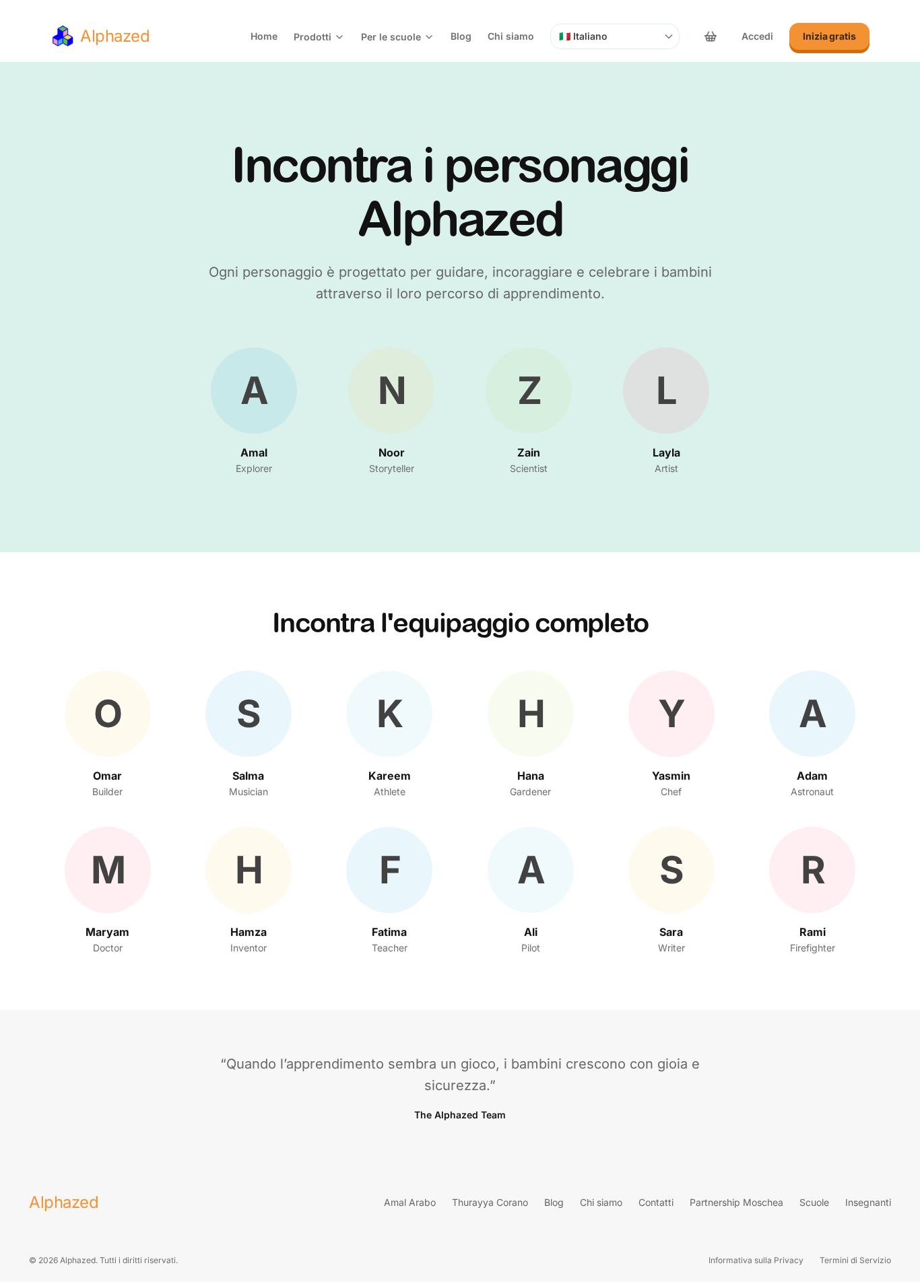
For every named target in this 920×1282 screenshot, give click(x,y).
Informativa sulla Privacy (756, 1260)
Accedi (757, 36)
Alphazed (63, 1202)
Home (264, 36)
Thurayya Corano (490, 1202)
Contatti (655, 1202)
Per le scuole (391, 36)
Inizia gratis (829, 36)
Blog (461, 36)
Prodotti (312, 36)
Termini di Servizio (855, 1260)
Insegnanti (868, 1202)
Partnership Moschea (736, 1202)
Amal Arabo (410, 1202)
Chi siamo (511, 36)
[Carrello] (710, 36)
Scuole (814, 1202)
